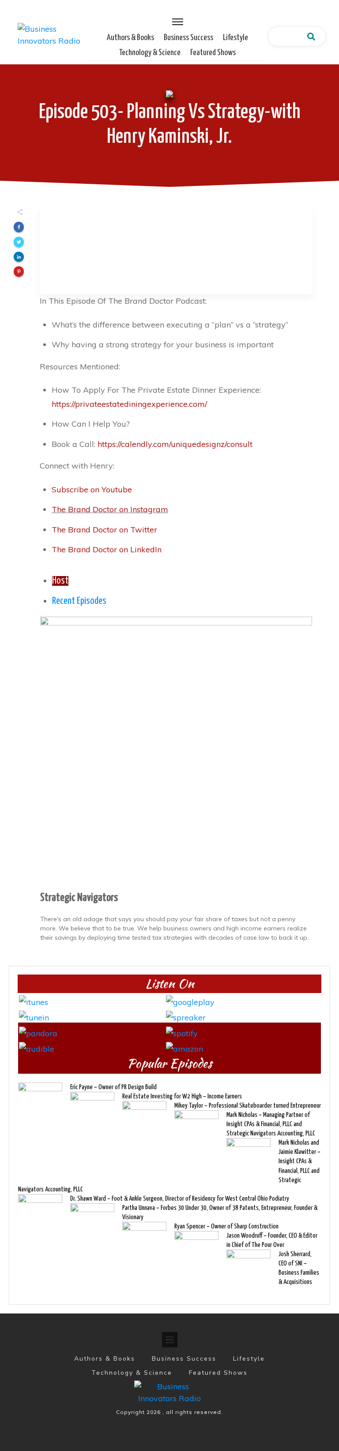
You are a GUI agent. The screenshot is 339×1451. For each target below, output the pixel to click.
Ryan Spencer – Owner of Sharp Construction (226, 1226)
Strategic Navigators (79, 898)
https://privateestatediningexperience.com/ (129, 404)
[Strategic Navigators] (176, 751)
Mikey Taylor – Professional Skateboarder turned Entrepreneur (247, 1105)
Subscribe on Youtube (92, 489)
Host (60, 581)
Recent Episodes (79, 601)
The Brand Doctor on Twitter (104, 530)
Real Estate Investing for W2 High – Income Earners (182, 1096)
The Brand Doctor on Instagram (110, 509)
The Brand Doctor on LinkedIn (107, 549)
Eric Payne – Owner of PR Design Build (113, 1087)
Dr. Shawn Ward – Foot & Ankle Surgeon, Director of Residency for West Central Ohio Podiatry (179, 1198)
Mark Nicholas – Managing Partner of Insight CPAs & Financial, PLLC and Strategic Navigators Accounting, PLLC (270, 1124)
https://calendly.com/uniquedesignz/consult (175, 444)
